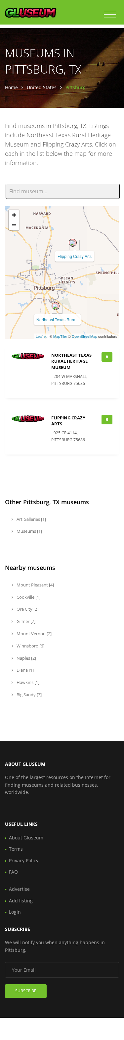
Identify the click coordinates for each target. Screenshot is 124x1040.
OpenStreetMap (84, 336)
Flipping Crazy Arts (75, 256)
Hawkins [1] (27, 682)
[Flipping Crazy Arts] (73, 243)
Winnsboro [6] (30, 646)
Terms (16, 849)
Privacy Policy (23, 860)
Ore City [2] (27, 609)
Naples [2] (26, 658)
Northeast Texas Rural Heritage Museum (71, 361)
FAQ (13, 872)
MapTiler (60, 336)
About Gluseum (26, 837)
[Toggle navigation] (110, 15)
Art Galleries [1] (31, 519)
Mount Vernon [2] (34, 634)
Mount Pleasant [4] (35, 585)
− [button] (14, 225)
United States (42, 87)
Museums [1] (29, 531)
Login (15, 912)
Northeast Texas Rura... (57, 319)
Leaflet (41, 336)
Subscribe (25, 991)
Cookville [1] (28, 597)
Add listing (21, 900)
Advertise (19, 889)
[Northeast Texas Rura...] (56, 306)
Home (11, 87)
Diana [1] (25, 670)
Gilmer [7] (25, 621)
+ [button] (14, 215)
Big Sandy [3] (29, 695)
